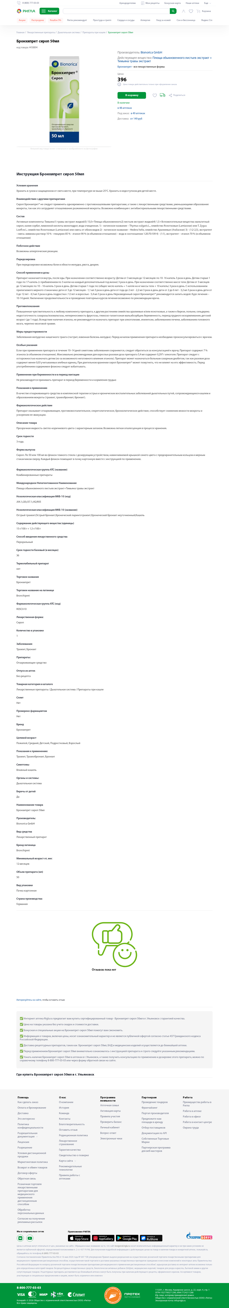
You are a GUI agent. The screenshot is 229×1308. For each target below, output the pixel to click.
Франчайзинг (149, 1108)
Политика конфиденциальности (30, 1126)
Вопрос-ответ (108, 1133)
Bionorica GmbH (151, 52)
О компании (66, 1102)
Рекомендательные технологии (70, 1168)
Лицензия (23, 1142)
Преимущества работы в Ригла (197, 1104)
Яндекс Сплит (208, 20)
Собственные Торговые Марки (155, 1141)
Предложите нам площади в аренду (152, 1121)
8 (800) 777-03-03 (50, 1253)
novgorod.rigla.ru (122, 1246)
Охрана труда (191, 1127)
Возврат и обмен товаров (32, 1167)
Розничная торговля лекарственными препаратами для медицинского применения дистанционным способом (30, 1194)
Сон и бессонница (186, 20)
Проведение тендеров (155, 1102)
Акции (22, 20)
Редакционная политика (73, 1135)
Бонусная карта (172, 3)
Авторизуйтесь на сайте (28, 1000)
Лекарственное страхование (68, 1143)
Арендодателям (127, 3)
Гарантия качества (70, 1150)
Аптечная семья (109, 1105)
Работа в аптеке (192, 1111)
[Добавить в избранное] (155, 95)
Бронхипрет (125, 67)
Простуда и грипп (102, 20)
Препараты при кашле (93, 32)
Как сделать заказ (28, 1102)
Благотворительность (72, 1124)
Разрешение (25, 1147)
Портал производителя (155, 1113)
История (64, 1108)
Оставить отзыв (68, 1130)
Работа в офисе (192, 1116)
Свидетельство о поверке (74, 1155)
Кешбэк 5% (55, 20)
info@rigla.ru (180, 1301)
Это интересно (26, 1119)
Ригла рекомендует (77, 20)
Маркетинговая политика (33, 1162)
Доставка (23, 1113)
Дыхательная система (68, 32)
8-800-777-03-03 (29, 1288)
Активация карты (110, 1111)
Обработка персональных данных (31, 1212)
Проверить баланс (111, 1122)
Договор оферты (27, 1173)
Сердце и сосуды (125, 20)
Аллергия (145, 20)
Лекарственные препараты (41, 32)
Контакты (64, 1119)
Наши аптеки (192, 3)
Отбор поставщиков (153, 1127)
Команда (64, 1113)
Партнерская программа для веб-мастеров (156, 1149)
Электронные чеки (111, 1138)
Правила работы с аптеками (69, 1177)
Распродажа (38, 20)
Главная (20, 32)
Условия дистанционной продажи (32, 1155)
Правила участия (110, 1116)
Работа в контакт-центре (197, 1122)
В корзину (131, 95)
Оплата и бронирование (32, 1108)
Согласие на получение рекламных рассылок (31, 1220)
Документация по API (154, 1133)
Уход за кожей (163, 20)
